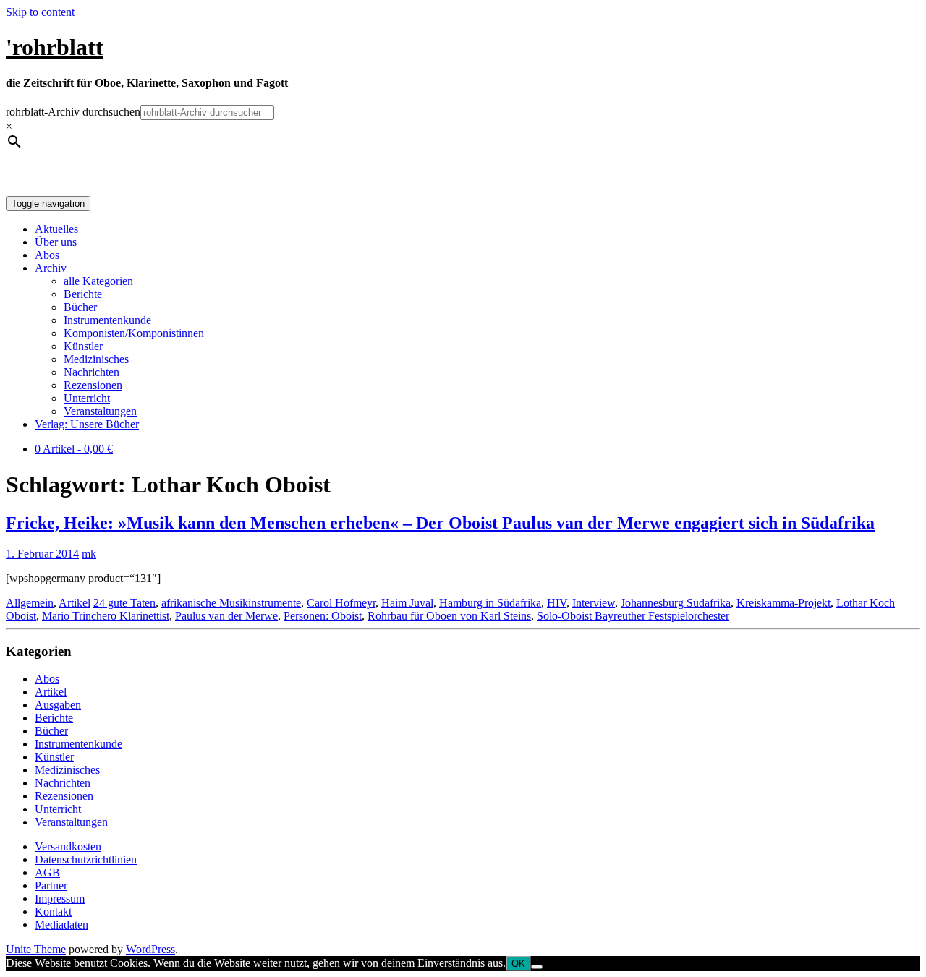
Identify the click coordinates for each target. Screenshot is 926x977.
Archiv (51, 268)
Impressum (60, 898)
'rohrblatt (54, 47)
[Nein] (537, 967)
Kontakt (53, 911)
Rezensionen (93, 385)
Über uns (56, 242)
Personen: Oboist (323, 616)
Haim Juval (407, 603)
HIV (556, 603)
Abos (47, 255)
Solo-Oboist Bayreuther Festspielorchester (633, 616)
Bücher (80, 307)
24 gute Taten (124, 603)
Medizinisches (96, 359)
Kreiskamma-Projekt (783, 603)
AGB (47, 872)
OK (518, 963)
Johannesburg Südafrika (676, 603)
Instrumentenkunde (107, 320)
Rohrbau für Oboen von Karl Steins (449, 616)
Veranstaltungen (100, 411)
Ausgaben (58, 705)
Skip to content (40, 12)
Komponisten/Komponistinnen (134, 333)
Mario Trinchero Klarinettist (105, 616)
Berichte (83, 294)
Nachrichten (91, 372)
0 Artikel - (74, 449)
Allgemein (30, 603)
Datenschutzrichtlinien (86, 859)
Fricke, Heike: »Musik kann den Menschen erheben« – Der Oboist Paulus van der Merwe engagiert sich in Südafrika (440, 522)
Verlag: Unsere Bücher (87, 424)
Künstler (83, 346)
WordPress (150, 949)
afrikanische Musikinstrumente (231, 603)
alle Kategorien (98, 281)
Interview (593, 603)
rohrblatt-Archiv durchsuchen (73, 112)
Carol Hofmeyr (341, 603)
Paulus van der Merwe (226, 616)
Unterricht (87, 398)
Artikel (74, 603)
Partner (51, 885)
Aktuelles (56, 229)
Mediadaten (61, 924)
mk (89, 553)
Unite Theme (36, 949)
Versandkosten (68, 846)
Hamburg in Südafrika (490, 603)
